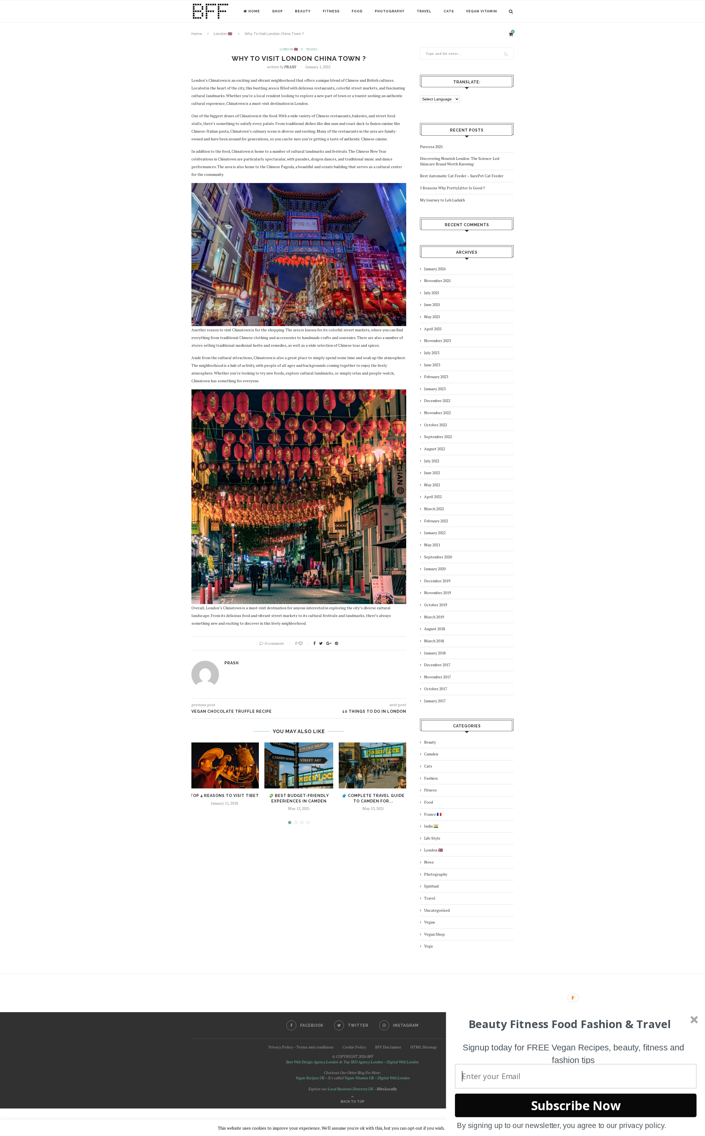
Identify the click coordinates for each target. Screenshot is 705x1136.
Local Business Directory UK (350, 1088)
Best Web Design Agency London (312, 1061)
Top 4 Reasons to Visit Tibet (224, 795)
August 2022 (434, 448)
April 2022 (433, 496)
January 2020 (435, 568)
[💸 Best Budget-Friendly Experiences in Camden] (298, 765)
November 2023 (437, 340)
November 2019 (437, 592)
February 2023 (436, 376)
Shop (277, 11)
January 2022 (435, 532)
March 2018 (434, 640)
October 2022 (435, 424)
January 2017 (435, 700)
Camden (431, 754)
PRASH (290, 66)
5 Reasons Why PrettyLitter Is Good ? (452, 187)
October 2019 (435, 604)
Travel (424, 11)
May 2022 (432, 484)
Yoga (428, 946)
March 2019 (434, 616)
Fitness (331, 11)
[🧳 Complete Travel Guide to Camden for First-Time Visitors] (373, 765)
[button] (569, 1024)
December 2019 (437, 580)
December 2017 (437, 664)
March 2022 (434, 508)
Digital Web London (403, 1061)
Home (254, 11)
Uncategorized (437, 910)
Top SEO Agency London (363, 1061)
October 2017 (435, 688)
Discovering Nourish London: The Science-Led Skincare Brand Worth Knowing (459, 161)
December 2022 (437, 400)
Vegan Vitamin (481, 11)
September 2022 (438, 436)
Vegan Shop (434, 934)
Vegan (429, 922)
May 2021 (432, 544)
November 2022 (437, 412)
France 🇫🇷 (432, 814)
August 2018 (434, 628)
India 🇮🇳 (431, 826)
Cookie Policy (354, 1047)
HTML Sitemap (423, 1047)
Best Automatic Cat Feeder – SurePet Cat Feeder (461, 175)
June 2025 (432, 304)
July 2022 (431, 460)
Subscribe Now (575, 1105)
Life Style (432, 838)
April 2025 (433, 328)
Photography (390, 11)
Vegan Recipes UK (309, 1077)
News (429, 862)
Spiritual (431, 886)
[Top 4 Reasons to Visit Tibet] (224, 765)
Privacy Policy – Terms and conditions (301, 1047)
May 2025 (432, 316)
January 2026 (435, 268)
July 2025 (431, 292)
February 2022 (436, 520)
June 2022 (432, 472)
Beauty (303, 11)
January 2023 (435, 388)
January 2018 (435, 653)
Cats (449, 11)
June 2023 (432, 364)
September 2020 (438, 556)
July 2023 (431, 352)
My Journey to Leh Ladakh (442, 200)
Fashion (431, 778)
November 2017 (437, 676)
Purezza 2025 (431, 146)
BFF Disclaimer (388, 1047)
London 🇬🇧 (289, 49)
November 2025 (437, 280)
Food (357, 11)
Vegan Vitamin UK (359, 1077)
